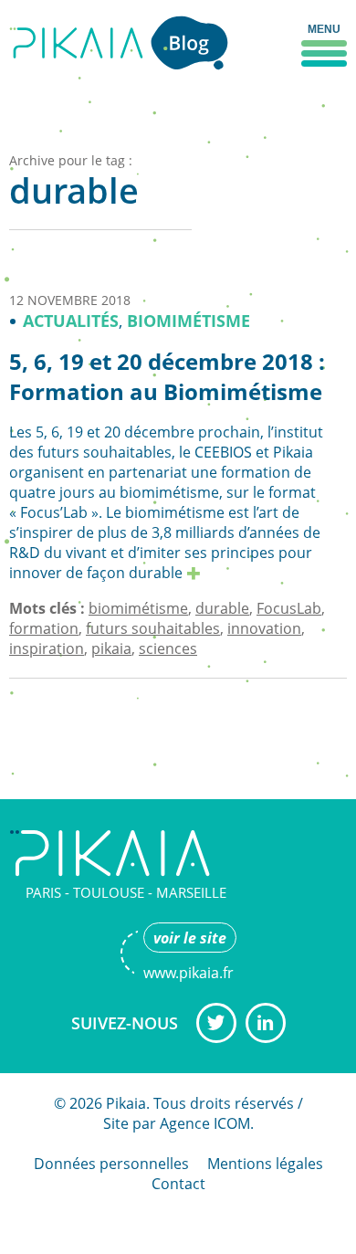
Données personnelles (111, 1164)
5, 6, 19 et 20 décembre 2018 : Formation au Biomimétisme (167, 376)
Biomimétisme (188, 321)
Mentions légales (265, 1164)
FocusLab (289, 608)
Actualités (71, 321)
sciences (168, 648)
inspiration (46, 648)
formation (44, 628)
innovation (264, 628)
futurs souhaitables (153, 628)
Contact (178, 1184)
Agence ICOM (205, 1123)
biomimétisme (138, 608)
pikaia (111, 648)
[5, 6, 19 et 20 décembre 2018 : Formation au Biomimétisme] (193, 574)
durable (222, 608)
